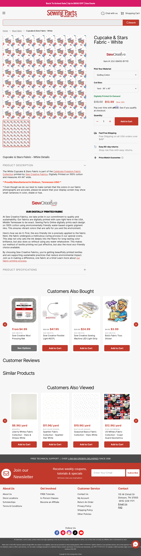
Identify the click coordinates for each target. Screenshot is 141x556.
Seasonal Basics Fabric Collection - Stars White (85, 433)
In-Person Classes (49, 498)
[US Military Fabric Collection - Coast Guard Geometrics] (117, 421)
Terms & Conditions (12, 506)
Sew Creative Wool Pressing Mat (21, 337)
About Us (7, 494)
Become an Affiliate (49, 502)
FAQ (120, 507)
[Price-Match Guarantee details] (122, 157)
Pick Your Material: (102, 69)
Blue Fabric (17, 31)
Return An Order (85, 502)
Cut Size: (98, 82)
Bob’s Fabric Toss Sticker (113, 337)
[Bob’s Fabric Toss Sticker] (117, 324)
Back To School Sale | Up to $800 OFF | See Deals (70, 3)
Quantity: (98, 115)
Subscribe (133, 473)
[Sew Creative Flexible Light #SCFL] (55, 324)
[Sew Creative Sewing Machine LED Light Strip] (86, 324)
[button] (4, 13)
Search (132, 22)
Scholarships (9, 502)
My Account (83, 498)
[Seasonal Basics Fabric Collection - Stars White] (86, 421)
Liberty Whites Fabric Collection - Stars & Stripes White (22, 434)
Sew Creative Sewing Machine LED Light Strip (85, 337)
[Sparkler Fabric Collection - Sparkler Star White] (55, 421)
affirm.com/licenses (99, 547)
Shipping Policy (85, 510)
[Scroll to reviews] (116, 48)
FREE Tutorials (47, 494)
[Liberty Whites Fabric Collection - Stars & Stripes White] (24, 421)
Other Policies (84, 514)
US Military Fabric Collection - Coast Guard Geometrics (114, 434)
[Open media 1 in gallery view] (80, 41)
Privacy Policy (84, 506)
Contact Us (83, 494)
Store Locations (10, 498)
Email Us (122, 504)
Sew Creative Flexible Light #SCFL (53, 337)
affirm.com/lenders (85, 544)
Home (5, 31)
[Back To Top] (137, 552)
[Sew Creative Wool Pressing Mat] (24, 324)
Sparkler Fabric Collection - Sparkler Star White (53, 434)
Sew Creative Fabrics (36, 174)
